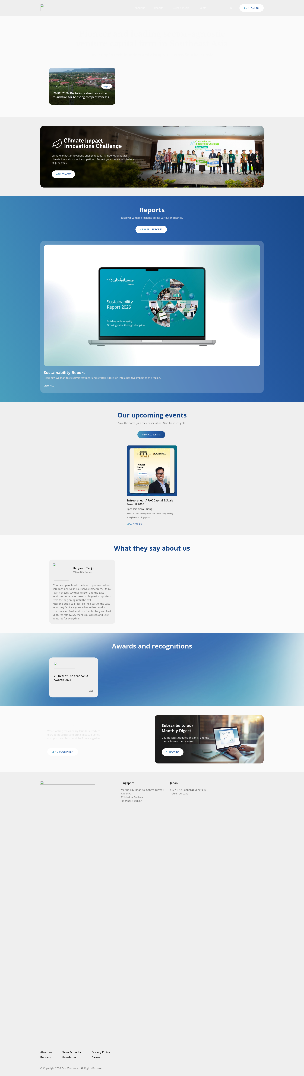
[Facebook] (256, 1068)
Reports (45, 1057)
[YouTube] (262, 1068)
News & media (71, 1052)
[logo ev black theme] (60, 7)
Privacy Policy (100, 1052)
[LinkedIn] (238, 1068)
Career (95, 1057)
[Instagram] (244, 1068)
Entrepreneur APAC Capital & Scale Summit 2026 (150, 502)
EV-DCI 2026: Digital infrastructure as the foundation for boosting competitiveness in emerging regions (82, 95)
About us (46, 1052)
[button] (218, 7)
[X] (250, 1068)
